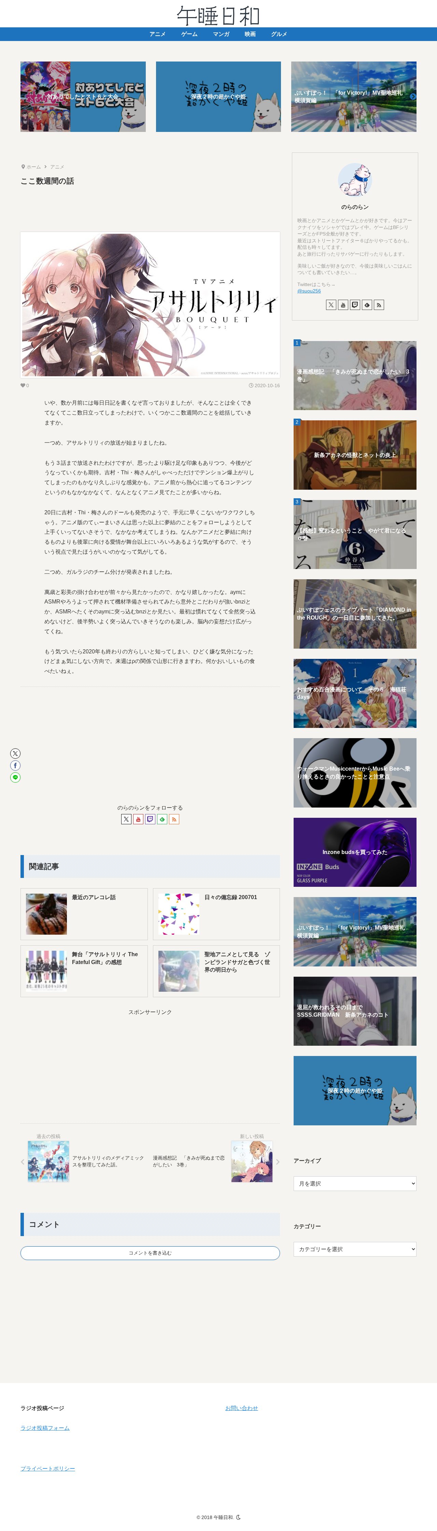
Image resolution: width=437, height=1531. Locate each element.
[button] (413, 96)
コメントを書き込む (150, 1253)
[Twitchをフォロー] (150, 819)
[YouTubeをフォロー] (138, 819)
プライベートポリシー (47, 1469)
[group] (83, 97)
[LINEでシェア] (15, 777)
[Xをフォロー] (126, 819)
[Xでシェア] (15, 753)
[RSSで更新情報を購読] (174, 819)
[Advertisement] (150, 206)
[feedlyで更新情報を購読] (162, 819)
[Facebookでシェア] (15, 765)
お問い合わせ (241, 1408)
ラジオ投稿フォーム (45, 1428)
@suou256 (309, 291)
